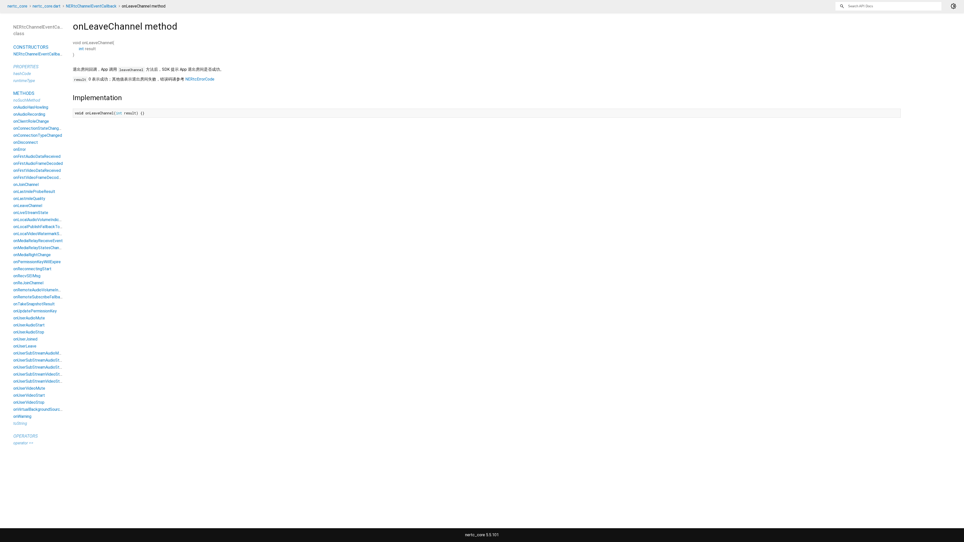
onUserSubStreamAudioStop (38, 367)
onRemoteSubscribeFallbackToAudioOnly (50, 297)
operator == (23, 443)
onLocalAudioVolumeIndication (40, 219)
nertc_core (17, 6)
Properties (25, 66)
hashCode (22, 73)
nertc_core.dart (47, 6)
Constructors (30, 47)
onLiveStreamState (30, 212)
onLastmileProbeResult (34, 191)
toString (20, 423)
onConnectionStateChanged (38, 128)
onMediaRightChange (32, 254)
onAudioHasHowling (30, 107)
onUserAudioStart (29, 325)
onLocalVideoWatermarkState (40, 233)
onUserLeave (24, 346)
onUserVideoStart (29, 395)
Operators (25, 436)
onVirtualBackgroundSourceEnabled (44, 409)
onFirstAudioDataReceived (37, 156)
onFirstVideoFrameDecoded (38, 177)
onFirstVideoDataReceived (37, 170)
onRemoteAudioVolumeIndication (42, 290)
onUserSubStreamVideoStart (39, 374)
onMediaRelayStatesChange (38, 247)
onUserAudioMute (29, 318)
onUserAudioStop (28, 332)
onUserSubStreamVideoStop (38, 381)
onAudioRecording (29, 114)
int (81, 48)
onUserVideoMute (29, 388)
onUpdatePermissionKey (35, 311)
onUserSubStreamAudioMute (39, 353)
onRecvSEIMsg (26, 276)
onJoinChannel (26, 184)
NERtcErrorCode (199, 79)
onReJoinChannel (28, 283)
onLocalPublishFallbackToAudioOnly (45, 226)
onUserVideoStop (28, 402)
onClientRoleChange (31, 121)
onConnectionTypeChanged (37, 135)
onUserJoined (25, 339)
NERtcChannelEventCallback (91, 6)
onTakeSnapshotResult (34, 304)
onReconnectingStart (32, 268)
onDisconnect (25, 142)
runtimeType (24, 80)
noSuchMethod (26, 100)
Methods (23, 93)
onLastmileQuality (29, 198)
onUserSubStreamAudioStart (39, 360)
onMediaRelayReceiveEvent (38, 240)
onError (19, 149)
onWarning (22, 416)
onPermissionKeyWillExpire (37, 261)
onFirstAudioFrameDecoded (38, 163)
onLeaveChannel (27, 205)
